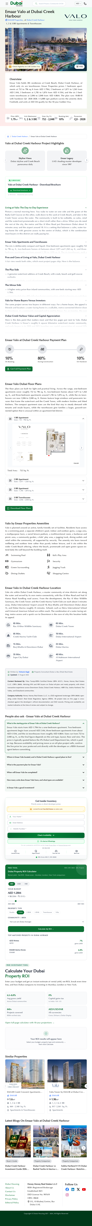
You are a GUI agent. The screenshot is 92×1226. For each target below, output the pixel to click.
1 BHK (20, 912)
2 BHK (28, 912)
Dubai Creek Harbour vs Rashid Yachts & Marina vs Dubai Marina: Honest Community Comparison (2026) (45, 1168)
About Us (9, 1188)
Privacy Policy (52, 845)
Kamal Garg (19, 1153)
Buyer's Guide (12, 1161)
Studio (11, 912)
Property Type (15, 908)
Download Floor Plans (20, 508)
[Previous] (8, 1148)
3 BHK (37, 912)
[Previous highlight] (5, 160)
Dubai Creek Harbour (36, 20)
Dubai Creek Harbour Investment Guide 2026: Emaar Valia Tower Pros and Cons (18, 1168)
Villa (57, 912)
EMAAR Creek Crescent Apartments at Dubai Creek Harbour (35, 1092)
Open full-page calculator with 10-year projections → (29, 1023)
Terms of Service (63, 845)
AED (11, 884)
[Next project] (87, 1086)
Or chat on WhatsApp (47, 841)
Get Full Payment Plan (20, 369)
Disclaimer (10, 1195)
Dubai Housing (12, 1184)
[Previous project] (5, 1086)
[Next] (84, 1148)
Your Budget (14, 889)
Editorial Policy (12, 1203)
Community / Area (17, 917)
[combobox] (49, 3)
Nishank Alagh (24, 672)
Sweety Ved (75, 1153)
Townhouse (47, 912)
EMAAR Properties (15, 20)
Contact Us (10, 1191)
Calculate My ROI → (46, 929)
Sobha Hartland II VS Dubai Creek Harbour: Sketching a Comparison (74, 1168)
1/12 (81, 67)
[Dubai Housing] (8, 136)
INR (26, 884)
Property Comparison (42, 1161)
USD (19, 884)
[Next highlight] (87, 160)
